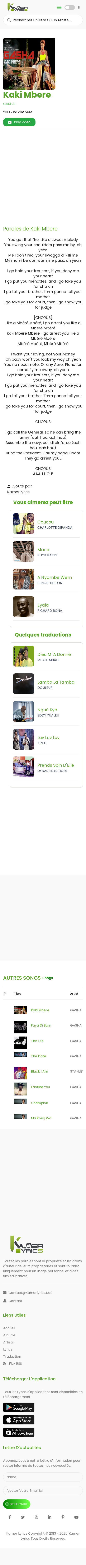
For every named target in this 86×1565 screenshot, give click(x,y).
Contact (15, 1300)
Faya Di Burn (41, 1025)
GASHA (9, 103)
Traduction (12, 1356)
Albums (9, 1335)
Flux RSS (15, 1363)
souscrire (19, 1504)
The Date (38, 1056)
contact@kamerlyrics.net (30, 1292)
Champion (39, 1103)
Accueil (9, 1328)
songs (47, 978)
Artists (8, 1342)
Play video (21, 122)
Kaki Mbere (40, 1010)
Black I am (39, 1071)
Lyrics (7, 1349)
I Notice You (40, 1087)
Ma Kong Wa (41, 1118)
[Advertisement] (43, 176)
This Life (37, 1041)
